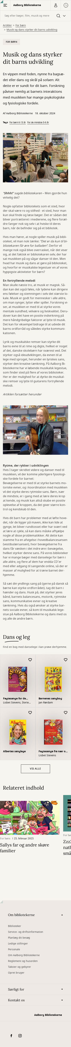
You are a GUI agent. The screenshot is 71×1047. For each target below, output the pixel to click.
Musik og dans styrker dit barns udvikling (32, 29)
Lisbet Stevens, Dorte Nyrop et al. (16, 702)
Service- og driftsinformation (25, 932)
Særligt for (16, 989)
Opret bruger (16, 973)
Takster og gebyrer (19, 967)
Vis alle (35, 769)
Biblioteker (14, 926)
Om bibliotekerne (21, 915)
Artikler (7, 25)
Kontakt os (16, 1000)
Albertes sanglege (14, 751)
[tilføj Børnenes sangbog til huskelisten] (66, 659)
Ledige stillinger (18, 944)
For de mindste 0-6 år (38, 122)
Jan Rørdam (46, 702)
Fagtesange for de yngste (14, 699)
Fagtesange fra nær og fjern (53, 751)
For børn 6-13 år (17, 122)
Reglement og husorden (23, 961)
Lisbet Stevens (47, 755)
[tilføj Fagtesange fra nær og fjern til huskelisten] (66, 712)
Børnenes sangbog (50, 698)
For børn (20, 25)
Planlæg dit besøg (19, 938)
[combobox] (35, 16)
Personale (14, 949)
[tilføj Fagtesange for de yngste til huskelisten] (30, 659)
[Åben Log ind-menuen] (55, 5)
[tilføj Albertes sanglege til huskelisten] (30, 712)
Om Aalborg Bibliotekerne (24, 955)
